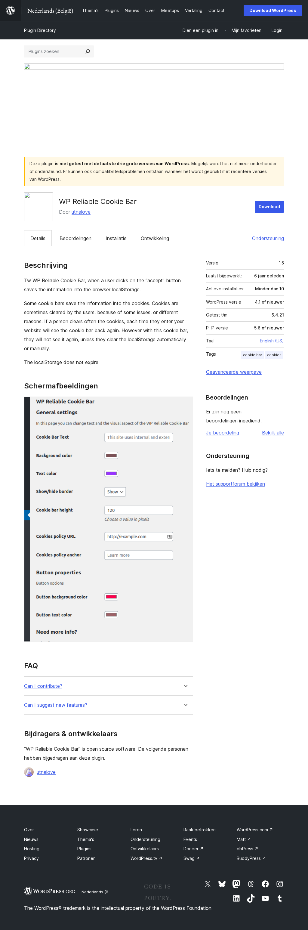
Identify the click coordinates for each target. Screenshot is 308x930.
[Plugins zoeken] (88, 51)
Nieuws (31, 839)
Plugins (84, 848)
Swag (191, 858)
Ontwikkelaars (145, 848)
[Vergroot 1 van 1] (185, 405)
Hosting (31, 848)
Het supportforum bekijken (235, 484)
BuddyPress (251, 858)
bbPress (247, 848)
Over (29, 829)
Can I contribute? (43, 686)
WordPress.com (255, 829)
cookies (274, 355)
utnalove (81, 212)
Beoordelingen (75, 238)
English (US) (272, 340)
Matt (244, 839)
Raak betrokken (199, 829)
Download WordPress (272, 10)
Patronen (86, 858)
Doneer (193, 848)
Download (269, 206)
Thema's (85, 839)
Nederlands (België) (100, 891)
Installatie (116, 238)
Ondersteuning (268, 238)
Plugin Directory (40, 30)
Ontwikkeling (155, 238)
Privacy (31, 858)
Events (190, 839)
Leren (136, 829)
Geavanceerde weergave (234, 372)
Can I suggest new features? (55, 705)
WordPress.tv (146, 858)
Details (37, 238)
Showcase (87, 829)
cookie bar (252, 355)
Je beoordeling (222, 433)
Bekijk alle (273, 433)
